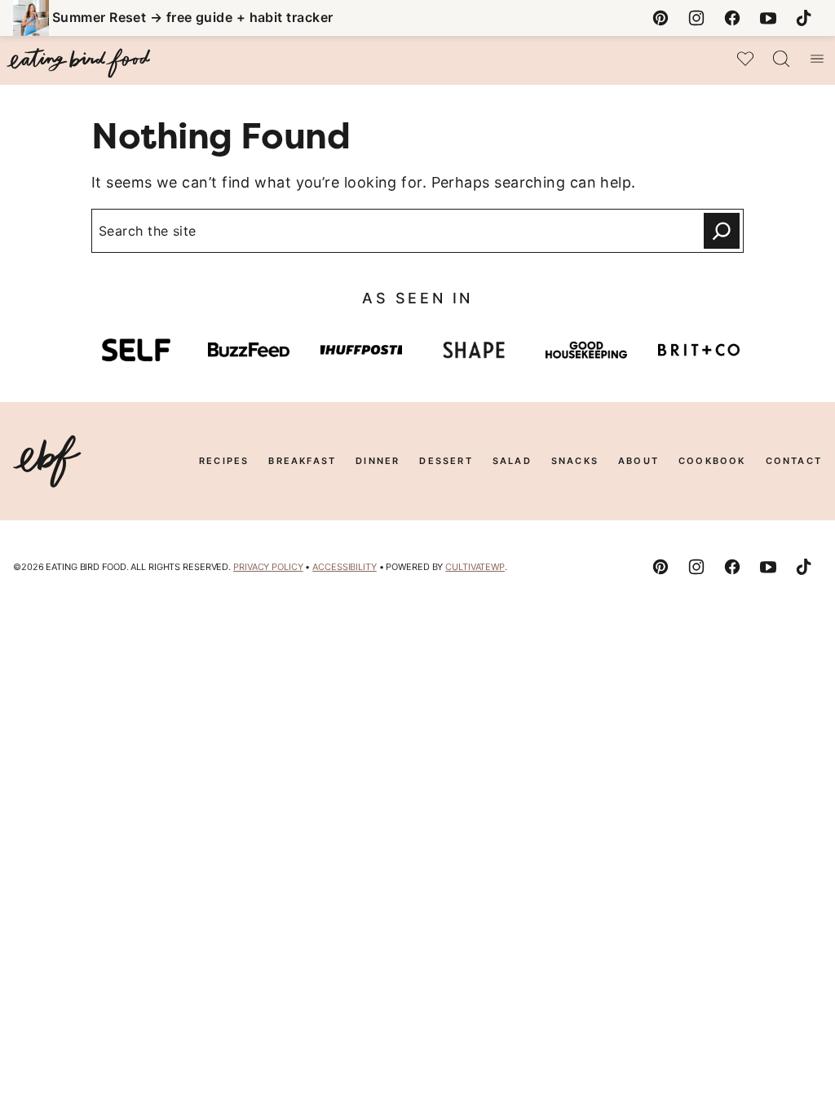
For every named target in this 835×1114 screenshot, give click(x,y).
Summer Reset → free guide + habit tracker (192, 17)
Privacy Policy (268, 566)
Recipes (224, 460)
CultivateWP (475, 566)
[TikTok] (804, 18)
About (638, 460)
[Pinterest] (660, 18)
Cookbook (712, 460)
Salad (512, 460)
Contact (794, 460)
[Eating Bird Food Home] (78, 63)
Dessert (445, 460)
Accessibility (344, 566)
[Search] (781, 59)
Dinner (378, 460)
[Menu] (817, 59)
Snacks (575, 460)
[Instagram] (696, 18)
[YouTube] (768, 18)
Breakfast (302, 460)
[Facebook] (732, 18)
